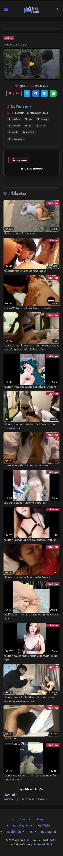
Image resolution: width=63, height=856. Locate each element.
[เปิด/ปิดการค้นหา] (57, 9)
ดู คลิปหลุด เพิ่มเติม (31, 789)
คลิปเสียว (16, 125)
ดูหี (30, 125)
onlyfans (16, 119)
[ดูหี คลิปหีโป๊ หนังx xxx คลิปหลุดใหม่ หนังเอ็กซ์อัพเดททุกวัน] (31, 9)
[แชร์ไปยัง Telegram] (44, 93)
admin (27, 107)
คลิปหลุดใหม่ (48, 832)
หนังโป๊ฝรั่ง (43, 825)
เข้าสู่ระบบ (18, 799)
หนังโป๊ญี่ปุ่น (14, 832)
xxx (30, 119)
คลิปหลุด (9, 38)
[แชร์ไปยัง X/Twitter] (27, 93)
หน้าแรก (22, 819)
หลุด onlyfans (18, 139)
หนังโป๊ (15, 132)
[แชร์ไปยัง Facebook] (35, 93)
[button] (5, 9)
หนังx (42, 125)
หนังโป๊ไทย (30, 132)
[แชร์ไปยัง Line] (53, 93)
